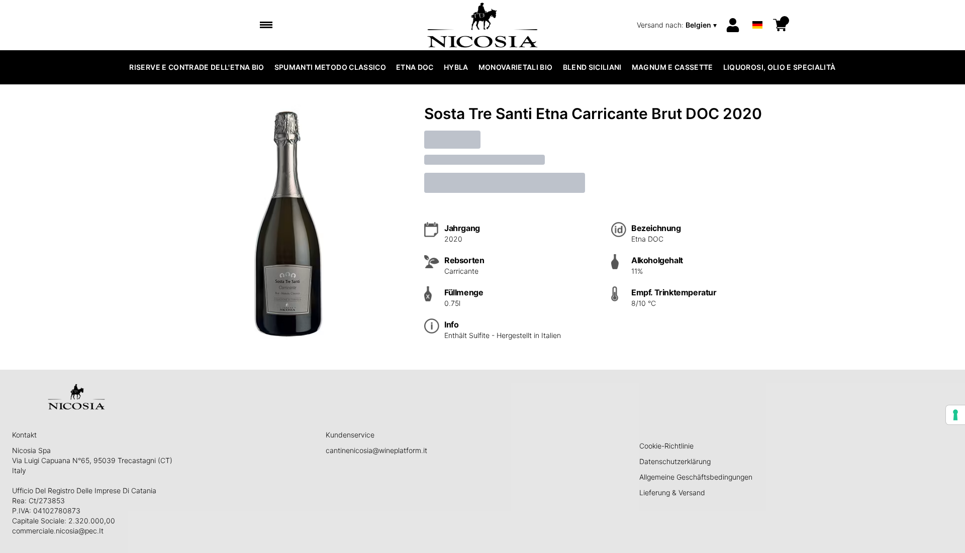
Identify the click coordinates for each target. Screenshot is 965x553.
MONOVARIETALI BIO (515, 67)
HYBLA (456, 67)
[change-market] (678, 25)
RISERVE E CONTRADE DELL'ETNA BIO (196, 67)
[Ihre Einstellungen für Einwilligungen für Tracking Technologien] (955, 414)
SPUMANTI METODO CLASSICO (330, 67)
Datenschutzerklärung (675, 461)
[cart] (780, 25)
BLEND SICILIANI (592, 67)
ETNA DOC (415, 67)
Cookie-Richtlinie (666, 445)
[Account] (733, 25)
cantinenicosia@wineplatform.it (376, 450)
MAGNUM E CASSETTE (672, 67)
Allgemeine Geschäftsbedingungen (695, 477)
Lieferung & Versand (672, 492)
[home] (483, 25)
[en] (757, 12)
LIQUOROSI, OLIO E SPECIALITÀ (779, 67)
